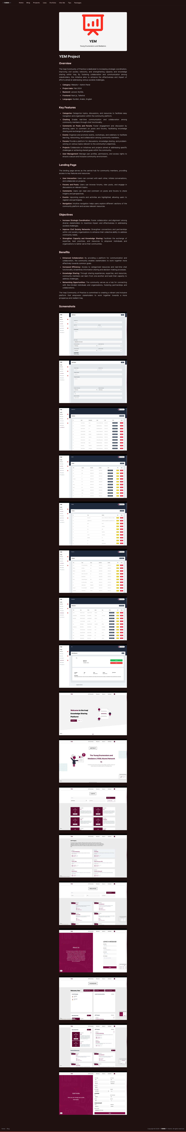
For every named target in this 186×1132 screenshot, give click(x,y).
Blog (28, 2)
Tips (69, 3)
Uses (44, 3)
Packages (77, 3)
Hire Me (62, 3)
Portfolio (53, 3)
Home (21, 2)
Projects (36, 2)
